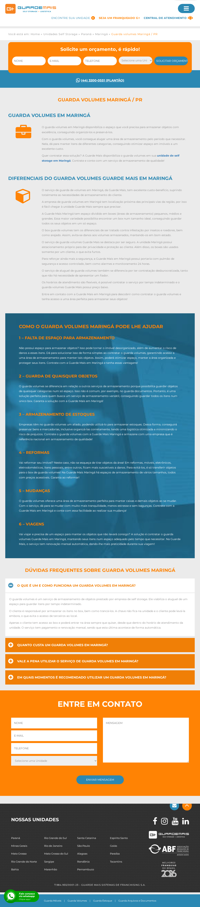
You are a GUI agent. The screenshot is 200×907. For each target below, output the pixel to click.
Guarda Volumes (77, 900)
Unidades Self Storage (60, 34)
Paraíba (115, 853)
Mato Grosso (19, 853)
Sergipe (49, 861)
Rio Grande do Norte (24, 861)
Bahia (15, 869)
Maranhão (50, 869)
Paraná (86, 34)
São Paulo (83, 845)
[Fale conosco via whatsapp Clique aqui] (11, 896)
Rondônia (83, 861)
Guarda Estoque (102, 900)
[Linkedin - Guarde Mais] (183, 821)
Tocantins (116, 861)
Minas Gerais (19, 845)
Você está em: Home (24, 34)
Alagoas (82, 853)
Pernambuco (85, 869)
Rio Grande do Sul (55, 838)
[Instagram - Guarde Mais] (162, 821)
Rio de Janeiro (53, 845)
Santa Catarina (86, 838)
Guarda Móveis (52, 900)
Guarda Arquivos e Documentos (137, 900)
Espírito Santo (119, 838)
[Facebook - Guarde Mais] (153, 821)
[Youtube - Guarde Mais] (173, 821)
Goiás (113, 845)
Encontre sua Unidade (70, 18)
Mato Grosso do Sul (56, 853)
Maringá (101, 34)
